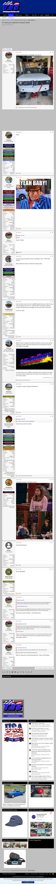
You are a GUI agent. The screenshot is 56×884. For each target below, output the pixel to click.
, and (27, 107)
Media (27, 15)
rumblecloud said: (21, 624)
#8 (52, 384)
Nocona (13, 217)
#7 (52, 340)
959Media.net (41, 876)
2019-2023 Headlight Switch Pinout (41, 776)
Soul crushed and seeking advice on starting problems (41, 758)
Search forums (11, 17)
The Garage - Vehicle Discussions (38, 731)
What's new (18, 15)
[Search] (52, 15)
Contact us (27, 874)
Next (9, 49)
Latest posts (32, 721)
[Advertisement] (28, 36)
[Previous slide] (5, 845)
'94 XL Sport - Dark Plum (38, 723)
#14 (52, 621)
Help (47, 874)
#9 (52, 416)
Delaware (12, 68)
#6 (52, 301)
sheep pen (12, 587)
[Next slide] (25, 845)
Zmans (4, 24)
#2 (52, 132)
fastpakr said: (20, 235)
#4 (52, 232)
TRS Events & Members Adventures (39, 736)
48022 (13, 319)
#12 (52, 569)
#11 (52, 542)
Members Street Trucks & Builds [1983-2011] (40, 726)
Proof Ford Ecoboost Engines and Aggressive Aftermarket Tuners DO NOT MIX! (41, 751)
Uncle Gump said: (21, 647)
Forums (11, 15)
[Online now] (8, 262)
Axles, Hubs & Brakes (35, 774)
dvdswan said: (20, 419)
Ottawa (13, 282)
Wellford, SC (12, 456)
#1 (52, 52)
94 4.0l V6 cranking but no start (40, 728)
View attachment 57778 (22, 606)
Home (5, 15)
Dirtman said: (20, 600)
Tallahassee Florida (10, 498)
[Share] (50, 52)
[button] (23, 15)
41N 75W (13, 358)
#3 (52, 177)
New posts (4, 17)
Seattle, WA (12, 402)
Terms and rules (34, 874)
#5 (52, 256)
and (24, 380)
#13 (52, 597)
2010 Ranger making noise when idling (42, 738)
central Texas (12, 559)
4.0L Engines (34, 741)
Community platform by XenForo (24, 876)
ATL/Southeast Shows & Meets (39, 733)
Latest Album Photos (9, 840)
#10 (52, 479)
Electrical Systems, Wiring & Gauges (39, 779)
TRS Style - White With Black (9, 874)
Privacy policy (42, 874)
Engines (33, 756)
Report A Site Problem (36, 769)
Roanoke (13, 165)
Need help (34, 771)
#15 (52, 644)
